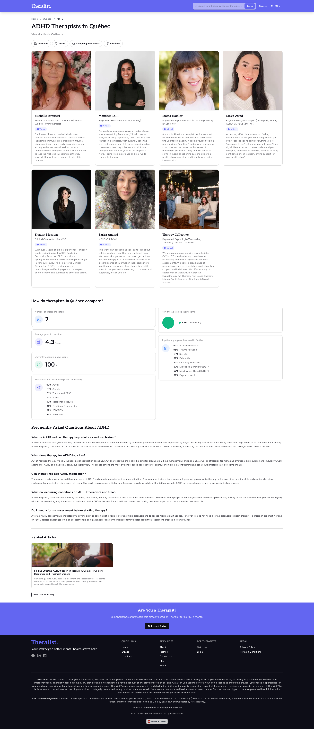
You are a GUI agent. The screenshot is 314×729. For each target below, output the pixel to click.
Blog (162, 661)
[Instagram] (39, 655)
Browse (263, 6)
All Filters (115, 43)
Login (200, 651)
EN (276, 6)
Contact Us (166, 656)
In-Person (43, 43)
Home (34, 19)
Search (250, 6)
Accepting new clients (88, 43)
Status (163, 665)
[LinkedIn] (44, 655)
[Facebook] (33, 655)
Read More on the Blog (44, 595)
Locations (127, 656)
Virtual (62, 43)
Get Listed (202, 647)
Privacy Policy (247, 647)
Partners (164, 651)
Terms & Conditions (250, 651)
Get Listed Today (157, 626)
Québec (47, 19)
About (163, 647)
